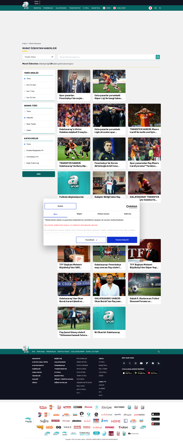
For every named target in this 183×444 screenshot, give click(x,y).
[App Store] (127, 373)
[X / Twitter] (130, 363)
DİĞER (101, 376)
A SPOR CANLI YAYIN (40, 362)
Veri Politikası (63, 352)
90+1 (78, 393)
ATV (100, 392)
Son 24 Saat (31, 85)
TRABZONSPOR (74, 8)
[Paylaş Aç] (155, 8)
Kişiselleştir (89, 240)
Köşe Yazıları (31, 124)
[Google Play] (140, 373)
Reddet (60, 206)
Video (101, 359)
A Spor (24, 43)
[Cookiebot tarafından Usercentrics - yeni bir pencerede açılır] (127, 206)
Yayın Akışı (41, 352)
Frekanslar (51, 352)
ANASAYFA (36, 359)
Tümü (28, 79)
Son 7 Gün (30, 91)
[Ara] (158, 57)
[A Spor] (25, 5)
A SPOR (101, 385)
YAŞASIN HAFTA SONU (84, 382)
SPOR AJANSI (81, 369)
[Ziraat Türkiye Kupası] (150, 8)
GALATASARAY (61, 8)
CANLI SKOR (37, 372)
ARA (38, 174)
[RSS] (159, 363)
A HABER (102, 388)
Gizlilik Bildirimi (77, 352)
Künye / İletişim (92, 352)
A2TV (101, 395)
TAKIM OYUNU (81, 376)
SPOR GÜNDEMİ (82, 365)
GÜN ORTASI (81, 372)
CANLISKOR (36, 3)
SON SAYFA (80, 379)
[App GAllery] (152, 373)
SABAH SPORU (82, 362)
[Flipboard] (147, 363)
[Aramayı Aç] (159, 352)
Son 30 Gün (30, 97)
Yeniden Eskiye (30, 57)
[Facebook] (124, 363)
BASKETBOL (96, 8)
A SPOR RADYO (38, 365)
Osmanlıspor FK (32, 157)
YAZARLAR (36, 376)
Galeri (28, 130)
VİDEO (108, 8)
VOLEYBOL (103, 372)
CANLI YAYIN (121, 8)
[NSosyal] (153, 363)
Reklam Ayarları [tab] (104, 214)
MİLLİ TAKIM (103, 369)
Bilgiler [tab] (79, 214)
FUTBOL (86, 8)
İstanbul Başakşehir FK (34, 150)
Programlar (82, 359)
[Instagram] (135, 363)
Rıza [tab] (55, 214)
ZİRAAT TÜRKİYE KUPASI (63, 379)
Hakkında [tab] (127, 214)
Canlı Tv (102, 382)
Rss (33, 352)
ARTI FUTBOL (81, 389)
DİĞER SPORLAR (60, 382)
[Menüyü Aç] (160, 8)
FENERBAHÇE (48, 8)
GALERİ (35, 379)
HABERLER (36, 369)
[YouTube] (141, 363)
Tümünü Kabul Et (122, 240)
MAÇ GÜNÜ (81, 386)
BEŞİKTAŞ (37, 8)
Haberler (29, 118)
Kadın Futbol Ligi (32, 163)
